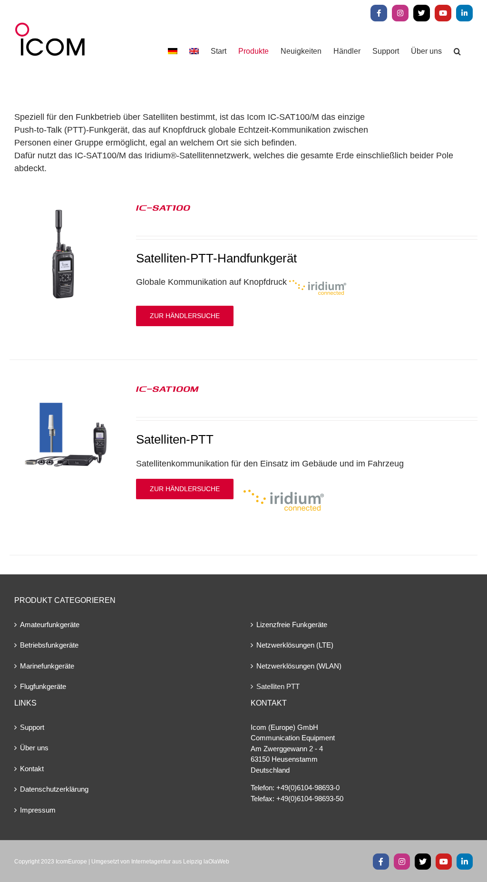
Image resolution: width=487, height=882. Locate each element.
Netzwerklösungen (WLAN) (298, 666)
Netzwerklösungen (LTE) (294, 645)
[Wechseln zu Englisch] (194, 51)
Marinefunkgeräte (47, 666)
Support (32, 727)
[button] (457, 51)
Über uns (34, 748)
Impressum (38, 810)
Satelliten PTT (278, 686)
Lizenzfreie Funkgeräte (291, 624)
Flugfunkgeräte (43, 686)
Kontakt (32, 769)
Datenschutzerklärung (54, 789)
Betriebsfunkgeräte (49, 645)
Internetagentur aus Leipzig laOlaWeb (180, 861)
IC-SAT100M (167, 388)
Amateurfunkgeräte (49, 624)
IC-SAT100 (163, 207)
